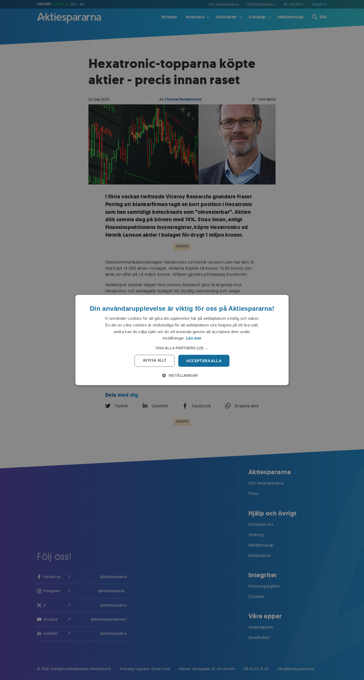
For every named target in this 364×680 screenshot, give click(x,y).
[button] (182, 348)
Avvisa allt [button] (154, 360)
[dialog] (182, 340)
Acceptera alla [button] (203, 361)
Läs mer (193, 338)
